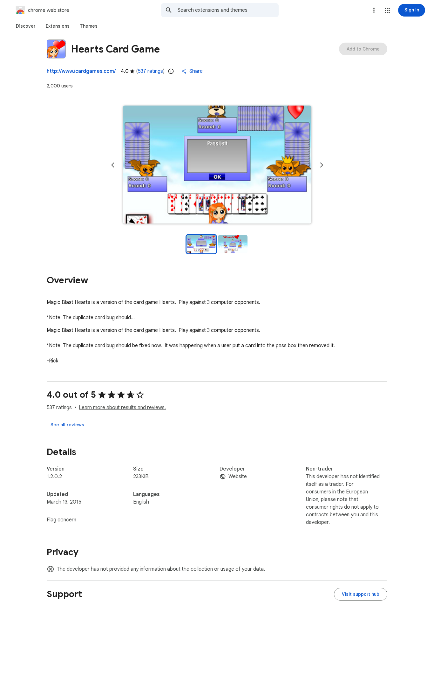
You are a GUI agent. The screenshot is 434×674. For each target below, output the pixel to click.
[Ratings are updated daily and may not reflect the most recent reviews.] (171, 71)
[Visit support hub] (360, 594)
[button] (387, 10)
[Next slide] (321, 165)
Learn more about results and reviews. (122, 407)
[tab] (26, 26)
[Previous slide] (112, 165)
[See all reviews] (67, 424)
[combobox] (228, 10)
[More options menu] (374, 10)
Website (237, 476)
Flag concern (61, 520)
